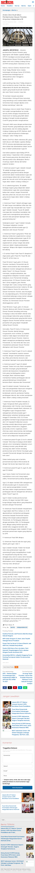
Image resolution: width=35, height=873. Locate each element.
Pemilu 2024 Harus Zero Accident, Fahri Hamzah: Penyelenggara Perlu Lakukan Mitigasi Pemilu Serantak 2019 (15, 650)
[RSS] (16, 667)
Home (2, 870)
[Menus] (33, 2)
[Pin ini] (15, 687)
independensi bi (22, 627)
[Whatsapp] (25, 687)
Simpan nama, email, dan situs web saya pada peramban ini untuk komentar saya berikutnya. (16, 781)
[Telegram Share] (20, 687)
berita (13, 627)
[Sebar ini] (5, 687)
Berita (19, 870)
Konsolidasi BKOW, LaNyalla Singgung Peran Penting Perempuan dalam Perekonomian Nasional (17, 657)
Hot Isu (14, 870)
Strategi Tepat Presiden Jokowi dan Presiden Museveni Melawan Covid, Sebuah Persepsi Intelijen (25, 677)
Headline (8, 870)
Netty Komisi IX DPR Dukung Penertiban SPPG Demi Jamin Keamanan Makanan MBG (21, 725)
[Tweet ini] (10, 687)
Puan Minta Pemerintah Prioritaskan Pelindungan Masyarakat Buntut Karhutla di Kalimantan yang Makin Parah (10, 809)
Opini (24, 870)
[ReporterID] (7, 2)
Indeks (29, 870)
